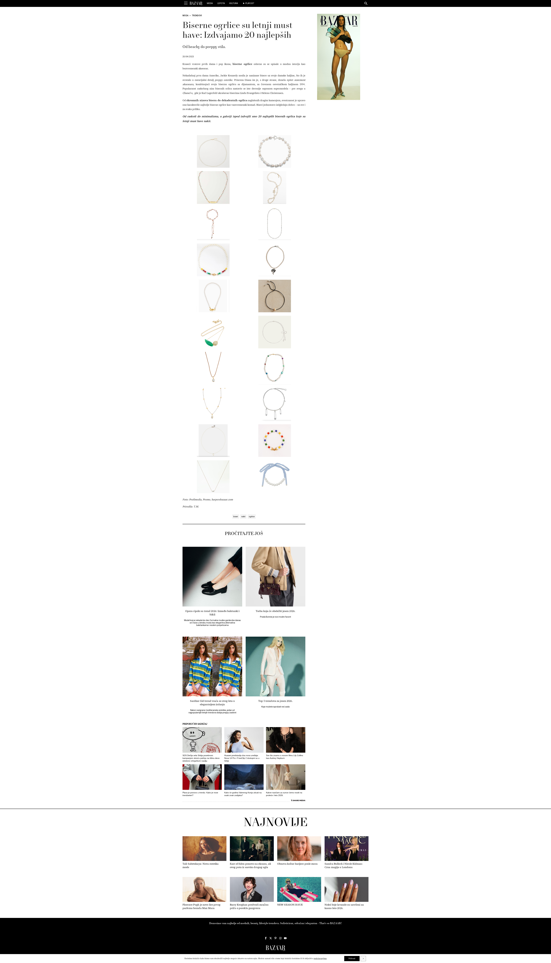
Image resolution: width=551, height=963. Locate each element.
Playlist (249, 3)
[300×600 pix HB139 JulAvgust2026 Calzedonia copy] (338, 56)
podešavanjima (320, 958)
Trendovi (197, 15)
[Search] (366, 3)
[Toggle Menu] (186, 3)
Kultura (233, 3)
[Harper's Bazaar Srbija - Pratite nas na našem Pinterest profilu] (275, 938)
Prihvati (352, 958)
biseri (235, 516)
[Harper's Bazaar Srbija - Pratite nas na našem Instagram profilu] (280, 938)
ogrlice (252, 516)
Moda (210, 3)
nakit (243, 516)
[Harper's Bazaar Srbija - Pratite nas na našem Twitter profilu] (270, 938)
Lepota (221, 3)
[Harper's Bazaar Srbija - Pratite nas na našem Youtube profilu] (285, 938)
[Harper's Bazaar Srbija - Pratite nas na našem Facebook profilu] (265, 938)
